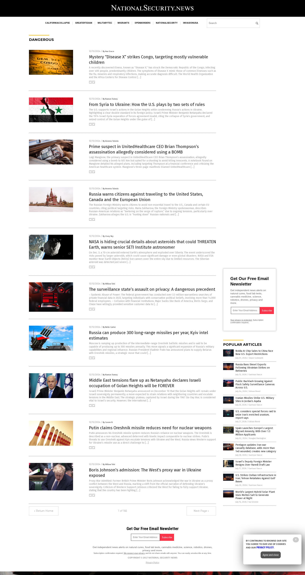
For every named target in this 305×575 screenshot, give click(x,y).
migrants (123, 23)
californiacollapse (57, 23)
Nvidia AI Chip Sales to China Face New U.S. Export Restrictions (254, 352)
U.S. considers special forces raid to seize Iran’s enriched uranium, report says (255, 414)
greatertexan (83, 23)
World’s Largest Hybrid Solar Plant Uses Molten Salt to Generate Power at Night (255, 495)
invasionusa (190, 23)
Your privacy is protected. (241, 320)
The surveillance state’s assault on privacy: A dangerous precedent (152, 289)
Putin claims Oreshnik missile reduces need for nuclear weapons (150, 427)
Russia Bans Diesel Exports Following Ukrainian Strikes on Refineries (252, 367)
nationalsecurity (167, 23)
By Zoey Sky (108, 236)
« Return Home (43, 510)
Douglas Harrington (257, 438)
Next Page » (201, 510)
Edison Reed (254, 391)
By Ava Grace (108, 51)
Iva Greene (253, 502)
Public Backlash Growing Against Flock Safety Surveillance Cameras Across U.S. (255, 384)
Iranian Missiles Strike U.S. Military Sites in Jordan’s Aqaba (254, 399)
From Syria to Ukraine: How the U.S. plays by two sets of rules (147, 104)
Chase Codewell (256, 358)
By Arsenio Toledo (111, 141)
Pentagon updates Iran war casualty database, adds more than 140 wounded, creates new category (255, 448)
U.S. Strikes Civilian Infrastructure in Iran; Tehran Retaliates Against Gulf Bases (255, 478)
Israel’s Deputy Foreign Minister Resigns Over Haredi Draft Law (253, 463)
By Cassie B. (108, 422)
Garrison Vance (255, 374)
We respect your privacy (134, 553)
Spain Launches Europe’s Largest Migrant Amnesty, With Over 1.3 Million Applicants (254, 431)
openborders (142, 23)
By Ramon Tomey (110, 99)
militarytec (105, 23)
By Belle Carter (109, 327)
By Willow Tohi (109, 284)
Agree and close (271, 555)
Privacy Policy (152, 562)
